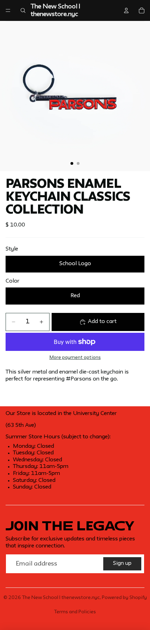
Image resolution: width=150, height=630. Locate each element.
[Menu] (8, 10)
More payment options (75, 358)
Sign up (122, 563)
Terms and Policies (75, 612)
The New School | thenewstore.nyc (61, 598)
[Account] (126, 10)
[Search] (23, 10)
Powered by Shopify (124, 598)
